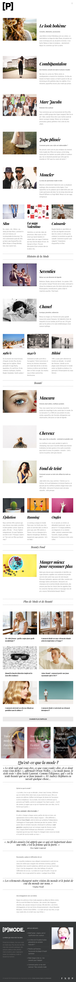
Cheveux (46, 433)
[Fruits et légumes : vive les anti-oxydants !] (20, 555)
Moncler (46, 174)
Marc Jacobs (50, 101)
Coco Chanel (26, 820)
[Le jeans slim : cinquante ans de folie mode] (13, 205)
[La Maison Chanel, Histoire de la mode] (20, 299)
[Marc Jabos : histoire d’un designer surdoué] (20, 95)
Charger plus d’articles (38, 719)
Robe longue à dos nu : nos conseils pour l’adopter (36, 959)
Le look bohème (52, 25)
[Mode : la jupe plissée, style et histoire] (20, 132)
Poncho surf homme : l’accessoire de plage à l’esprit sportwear (37, 951)
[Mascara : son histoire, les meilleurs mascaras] (20, 391)
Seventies (47, 271)
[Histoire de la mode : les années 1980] (13, 335)
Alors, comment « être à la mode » (27, 811)
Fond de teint (50, 468)
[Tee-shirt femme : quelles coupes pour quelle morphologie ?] (20, 623)
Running (33, 517)
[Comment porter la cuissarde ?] (62, 205)
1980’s (7, 353)
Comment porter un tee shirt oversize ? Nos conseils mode (37, 966)
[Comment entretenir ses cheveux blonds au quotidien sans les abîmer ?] (20, 692)
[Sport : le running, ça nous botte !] (38, 499)
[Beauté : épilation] (13, 499)
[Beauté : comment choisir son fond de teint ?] (20, 461)
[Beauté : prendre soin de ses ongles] (62, 499)
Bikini (56, 353)
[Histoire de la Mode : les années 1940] (38, 335)
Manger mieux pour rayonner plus (55, 564)
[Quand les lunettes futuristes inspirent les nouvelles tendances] (20, 657)
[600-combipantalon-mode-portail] (20, 57)
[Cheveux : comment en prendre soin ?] (20, 426)
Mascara (46, 398)
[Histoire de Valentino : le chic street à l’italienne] (38, 205)
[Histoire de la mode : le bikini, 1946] (62, 335)
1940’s (31, 353)
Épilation (9, 517)
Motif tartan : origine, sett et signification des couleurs (36, 934)
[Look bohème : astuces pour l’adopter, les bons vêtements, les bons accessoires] (20, 19)
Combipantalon (52, 63)
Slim (6, 223)
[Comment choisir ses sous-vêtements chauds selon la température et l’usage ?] (56, 623)
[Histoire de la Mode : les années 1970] (20, 264)
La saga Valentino (33, 225)
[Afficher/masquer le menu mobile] (72, 3)
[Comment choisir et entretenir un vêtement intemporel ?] (56, 692)
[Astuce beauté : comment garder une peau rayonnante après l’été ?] (56, 657)
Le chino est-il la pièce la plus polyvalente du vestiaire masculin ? (37, 942)
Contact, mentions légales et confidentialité (41, 978)
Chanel (45, 306)
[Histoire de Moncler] (20, 168)
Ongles (56, 517)
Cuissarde (58, 223)
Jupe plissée (49, 139)
